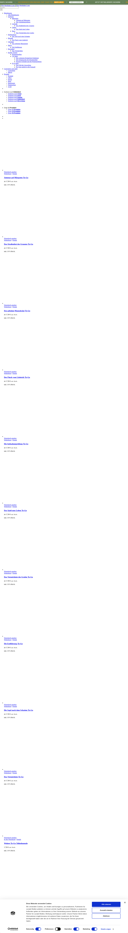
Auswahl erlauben (106, 910)
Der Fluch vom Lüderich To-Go (17, 377)
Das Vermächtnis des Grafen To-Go (18, 577)
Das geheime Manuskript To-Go (17, 311)
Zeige (14, 109)
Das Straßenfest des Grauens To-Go (18, 244)
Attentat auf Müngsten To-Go (16, 178)
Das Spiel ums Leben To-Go (15, 510)
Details (14, 174)
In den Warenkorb (9, 839)
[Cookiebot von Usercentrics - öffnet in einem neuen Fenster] (13, 929)
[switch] (58, 929)
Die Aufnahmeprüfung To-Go (16, 444)
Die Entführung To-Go (13, 644)
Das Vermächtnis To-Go (14, 777)
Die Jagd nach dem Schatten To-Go (18, 710)
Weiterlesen (7, 174)
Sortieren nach (15, 94)
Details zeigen (106, 929)
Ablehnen (106, 916)
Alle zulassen (106, 904)
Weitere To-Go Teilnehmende (16, 843)
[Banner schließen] (125, 902)
